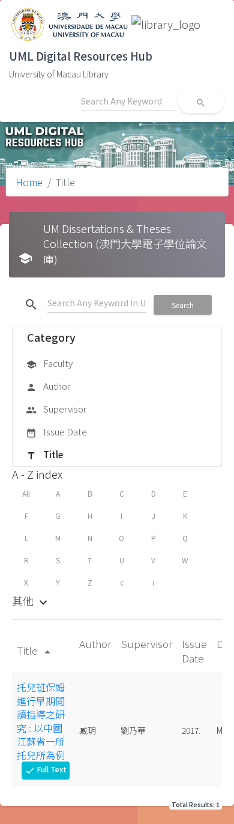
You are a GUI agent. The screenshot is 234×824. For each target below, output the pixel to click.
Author (48, 386)
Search (183, 305)
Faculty (49, 363)
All (26, 493)
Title (44, 454)
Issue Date (56, 431)
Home (29, 182)
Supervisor (56, 409)
